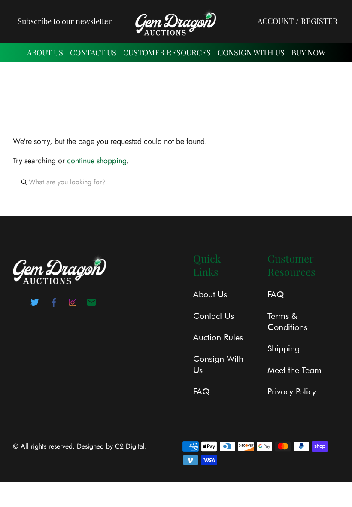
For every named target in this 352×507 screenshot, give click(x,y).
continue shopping (97, 160)
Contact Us (213, 316)
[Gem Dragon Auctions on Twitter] (35, 305)
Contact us (93, 52)
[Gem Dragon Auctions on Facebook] (54, 305)
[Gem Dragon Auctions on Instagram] (72, 305)
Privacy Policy (291, 391)
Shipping (283, 348)
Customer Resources (167, 52)
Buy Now (308, 52)
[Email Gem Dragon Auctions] (91, 305)
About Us (45, 52)
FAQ (201, 391)
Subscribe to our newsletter (65, 21)
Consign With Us (251, 52)
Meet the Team (294, 370)
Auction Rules (218, 337)
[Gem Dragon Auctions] (176, 21)
